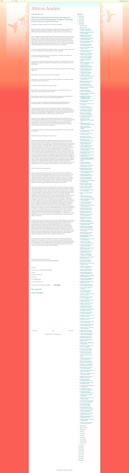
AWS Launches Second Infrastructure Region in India (86, 140)
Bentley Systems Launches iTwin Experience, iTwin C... (87, 319)
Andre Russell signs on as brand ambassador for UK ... (87, 131)
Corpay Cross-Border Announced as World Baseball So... (87, 172)
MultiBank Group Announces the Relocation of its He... (87, 282)
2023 (80, 22)
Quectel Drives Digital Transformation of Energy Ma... (87, 75)
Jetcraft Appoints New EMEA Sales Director (86, 395)
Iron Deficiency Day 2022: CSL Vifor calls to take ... (86, 134)
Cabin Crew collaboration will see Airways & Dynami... (87, 63)
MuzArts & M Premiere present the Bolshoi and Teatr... (86, 51)
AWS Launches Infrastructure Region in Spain (86, 340)
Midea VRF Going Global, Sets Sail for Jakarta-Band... (86, 346)
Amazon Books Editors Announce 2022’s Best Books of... (87, 371)
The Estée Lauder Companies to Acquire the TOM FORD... (87, 279)
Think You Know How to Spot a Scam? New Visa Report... (86, 334)
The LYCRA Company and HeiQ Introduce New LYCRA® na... (86, 401)
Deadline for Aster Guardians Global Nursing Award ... (86, 36)
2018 (80, 450)
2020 (80, 447)
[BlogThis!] (55, 285)
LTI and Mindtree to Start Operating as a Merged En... (86, 389)
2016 (80, 454)
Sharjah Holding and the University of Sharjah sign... (86, 91)
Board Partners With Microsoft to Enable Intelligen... (87, 398)
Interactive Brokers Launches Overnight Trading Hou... (86, 233)
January (82, 442)
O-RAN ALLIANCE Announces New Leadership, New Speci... (87, 285)
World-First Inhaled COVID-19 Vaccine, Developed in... (86, 410)
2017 (80, 452)
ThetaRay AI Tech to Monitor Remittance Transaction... (86, 218)
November (82, 27)
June (81, 433)
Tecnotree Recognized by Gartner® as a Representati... (86, 107)
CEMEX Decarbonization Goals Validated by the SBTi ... (86, 417)
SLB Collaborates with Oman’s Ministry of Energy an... (86, 291)
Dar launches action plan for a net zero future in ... (87, 104)
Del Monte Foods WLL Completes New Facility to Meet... (87, 276)
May (81, 435)
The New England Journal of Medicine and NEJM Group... (86, 273)
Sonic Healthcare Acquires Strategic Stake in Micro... (86, 72)
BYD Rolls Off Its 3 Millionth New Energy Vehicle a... (87, 343)
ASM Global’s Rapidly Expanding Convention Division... (87, 149)
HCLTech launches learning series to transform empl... (87, 239)
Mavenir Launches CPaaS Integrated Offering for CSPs (86, 175)
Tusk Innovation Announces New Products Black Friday (87, 322)
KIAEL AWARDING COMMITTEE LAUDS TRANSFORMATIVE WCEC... (87, 159)
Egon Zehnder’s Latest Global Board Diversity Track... (86, 414)
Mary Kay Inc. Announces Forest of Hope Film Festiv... (87, 316)
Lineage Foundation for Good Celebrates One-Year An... (86, 306)
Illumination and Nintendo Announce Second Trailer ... (86, 30)
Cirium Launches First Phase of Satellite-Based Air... (86, 155)
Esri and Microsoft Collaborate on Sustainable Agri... (87, 386)
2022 (80, 23)
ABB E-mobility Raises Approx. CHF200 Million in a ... (86, 236)
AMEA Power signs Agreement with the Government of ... (86, 215)
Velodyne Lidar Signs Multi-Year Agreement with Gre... (86, 300)
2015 (80, 456)
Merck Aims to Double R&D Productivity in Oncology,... (86, 254)
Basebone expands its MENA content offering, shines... (86, 187)
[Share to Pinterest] (60, 285)
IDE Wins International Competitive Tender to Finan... (87, 380)
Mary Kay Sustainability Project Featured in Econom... (86, 42)
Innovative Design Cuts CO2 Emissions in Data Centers (86, 209)
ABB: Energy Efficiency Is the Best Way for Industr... (86, 82)
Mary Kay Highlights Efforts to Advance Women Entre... (86, 146)
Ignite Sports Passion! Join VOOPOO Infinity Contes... (86, 337)
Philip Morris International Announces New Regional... (86, 113)
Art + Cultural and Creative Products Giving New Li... (86, 202)
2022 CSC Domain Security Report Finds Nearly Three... (86, 362)
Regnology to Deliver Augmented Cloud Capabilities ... (87, 33)
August (81, 429)
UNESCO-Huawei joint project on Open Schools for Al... (87, 248)
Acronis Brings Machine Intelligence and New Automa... (87, 392)
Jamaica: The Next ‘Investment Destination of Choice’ (86, 303)
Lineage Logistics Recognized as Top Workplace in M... (87, 152)
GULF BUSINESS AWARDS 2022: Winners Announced (86, 110)
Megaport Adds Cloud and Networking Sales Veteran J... (87, 66)
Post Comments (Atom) (56, 334)
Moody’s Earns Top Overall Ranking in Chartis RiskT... (86, 212)
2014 (80, 458)
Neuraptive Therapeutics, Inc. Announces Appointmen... (86, 267)
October (82, 425)
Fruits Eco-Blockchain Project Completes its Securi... (86, 116)
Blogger (70, 470)
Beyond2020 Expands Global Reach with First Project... (86, 169)
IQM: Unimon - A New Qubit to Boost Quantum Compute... (86, 365)
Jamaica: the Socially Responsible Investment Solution (85, 127)
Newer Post (34, 330)
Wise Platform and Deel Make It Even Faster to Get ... (86, 383)
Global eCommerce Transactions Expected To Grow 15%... (87, 166)
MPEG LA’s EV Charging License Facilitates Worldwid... (87, 374)
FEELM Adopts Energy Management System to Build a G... (87, 120)
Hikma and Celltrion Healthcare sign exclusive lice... (86, 79)
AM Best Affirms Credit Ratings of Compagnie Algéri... (87, 181)
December (82, 25)
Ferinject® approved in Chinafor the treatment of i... (86, 101)
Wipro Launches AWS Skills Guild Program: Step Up (87, 94)
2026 (80, 16)
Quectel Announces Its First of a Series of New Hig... (87, 328)
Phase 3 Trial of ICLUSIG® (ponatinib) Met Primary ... (86, 261)
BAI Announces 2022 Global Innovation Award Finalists (86, 349)
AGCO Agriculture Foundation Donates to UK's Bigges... (86, 57)
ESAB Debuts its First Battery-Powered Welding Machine (86, 227)
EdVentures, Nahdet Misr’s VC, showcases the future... (86, 245)
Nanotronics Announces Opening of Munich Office (87, 420)
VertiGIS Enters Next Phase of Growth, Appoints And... (86, 358)
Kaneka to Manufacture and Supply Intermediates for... (86, 69)
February (82, 441)
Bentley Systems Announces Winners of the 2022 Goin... (86, 331)
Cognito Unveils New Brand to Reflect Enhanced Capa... (86, 270)
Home (53, 330)
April (81, 437)
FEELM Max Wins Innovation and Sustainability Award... (87, 205)
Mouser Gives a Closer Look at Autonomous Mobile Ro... (86, 313)
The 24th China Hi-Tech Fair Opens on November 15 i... (86, 352)
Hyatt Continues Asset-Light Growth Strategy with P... (86, 45)
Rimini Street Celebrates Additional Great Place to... (86, 163)
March (81, 439)
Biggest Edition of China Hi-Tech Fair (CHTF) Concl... (87, 257)
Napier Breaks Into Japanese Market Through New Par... (86, 54)
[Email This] (54, 285)
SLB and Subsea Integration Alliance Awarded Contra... (86, 178)
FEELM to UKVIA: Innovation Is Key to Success (86, 230)
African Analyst (45, 8)
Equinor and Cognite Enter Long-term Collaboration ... (87, 190)
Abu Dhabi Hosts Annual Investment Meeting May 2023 (87, 124)
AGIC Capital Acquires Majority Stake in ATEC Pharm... (86, 39)
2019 (80, 449)
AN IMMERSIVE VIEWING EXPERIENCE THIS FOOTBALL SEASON (85, 97)
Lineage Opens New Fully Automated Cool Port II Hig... (86, 137)
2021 (80, 445)
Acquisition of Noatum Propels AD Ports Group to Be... (87, 294)
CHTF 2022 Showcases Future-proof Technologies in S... (86, 297)
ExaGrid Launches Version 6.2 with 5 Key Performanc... (86, 368)
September (82, 427)
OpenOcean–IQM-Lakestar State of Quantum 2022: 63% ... (87, 325)
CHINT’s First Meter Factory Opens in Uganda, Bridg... (86, 184)
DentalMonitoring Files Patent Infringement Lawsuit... (86, 251)
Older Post (71, 330)
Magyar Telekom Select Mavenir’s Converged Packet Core (87, 310)
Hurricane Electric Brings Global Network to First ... (86, 48)
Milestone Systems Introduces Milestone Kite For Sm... (86, 377)
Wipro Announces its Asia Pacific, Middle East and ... (87, 264)
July (81, 431)
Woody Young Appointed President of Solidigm (85, 404)
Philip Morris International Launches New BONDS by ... (86, 221)
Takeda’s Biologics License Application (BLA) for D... (86, 143)
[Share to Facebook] (58, 285)
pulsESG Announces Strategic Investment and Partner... (86, 423)
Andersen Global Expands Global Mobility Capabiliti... (87, 199)
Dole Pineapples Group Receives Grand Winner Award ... (87, 224)
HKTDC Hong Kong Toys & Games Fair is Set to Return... (87, 196)
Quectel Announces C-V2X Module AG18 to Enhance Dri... (87, 407)
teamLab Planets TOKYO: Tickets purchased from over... (87, 242)
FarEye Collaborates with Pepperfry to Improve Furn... (86, 85)
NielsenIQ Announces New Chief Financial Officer (87, 88)
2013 (80, 460)
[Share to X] (57, 285)
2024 (80, 20)
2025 (80, 18)
